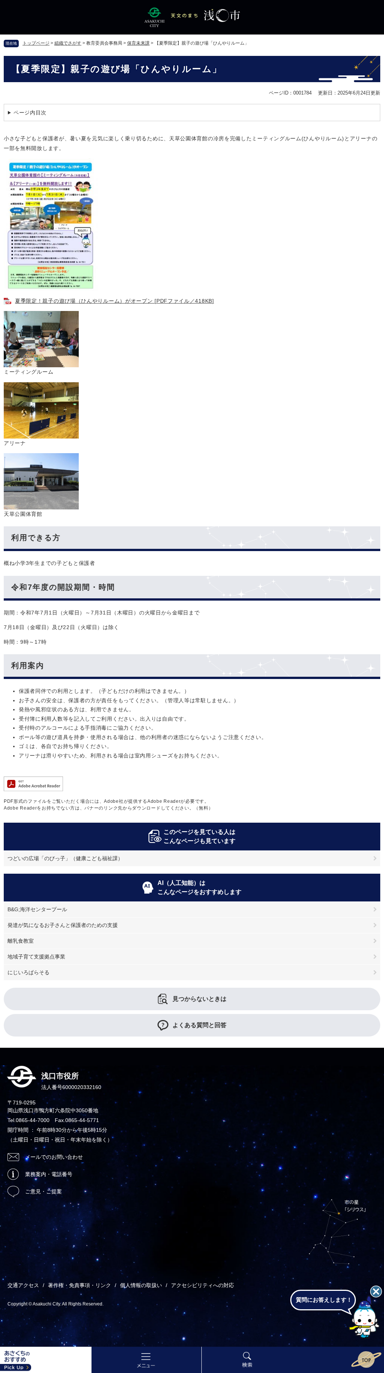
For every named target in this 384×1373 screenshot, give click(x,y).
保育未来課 (138, 43)
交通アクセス (23, 1285)
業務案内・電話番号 (48, 1174)
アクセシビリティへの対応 (202, 1285)
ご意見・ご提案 (43, 1191)
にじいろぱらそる (29, 972)
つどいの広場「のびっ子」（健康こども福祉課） (65, 858)
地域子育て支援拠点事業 (36, 957)
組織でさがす (67, 43)
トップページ (36, 43)
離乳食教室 (21, 941)
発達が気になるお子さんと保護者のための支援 (63, 925)
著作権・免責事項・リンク (79, 1285)
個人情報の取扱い (141, 1285)
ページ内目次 (30, 113)
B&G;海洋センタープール (37, 909)
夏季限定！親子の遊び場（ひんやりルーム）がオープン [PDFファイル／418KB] (114, 301)
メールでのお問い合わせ (54, 1157)
